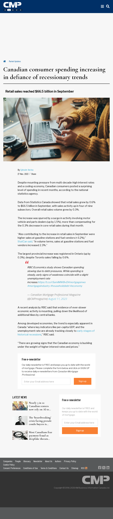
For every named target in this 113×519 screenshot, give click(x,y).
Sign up (82, 381)
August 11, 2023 (57, 299)
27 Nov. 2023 (23, 173)
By (25, 169)
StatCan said (25, 241)
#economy (76, 285)
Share (33, 173)
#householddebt (59, 285)
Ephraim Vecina (26, 169)
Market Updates (15, 61)
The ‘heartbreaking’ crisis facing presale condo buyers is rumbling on (40, 421)
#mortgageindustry (38, 285)
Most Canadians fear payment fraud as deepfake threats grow (40, 436)
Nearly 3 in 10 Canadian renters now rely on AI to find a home (39, 406)
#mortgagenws (76, 282)
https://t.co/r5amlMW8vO (53, 282)
